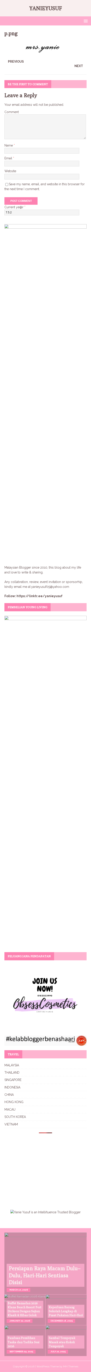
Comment (11, 112)
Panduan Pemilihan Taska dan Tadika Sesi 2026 (24, 1342)
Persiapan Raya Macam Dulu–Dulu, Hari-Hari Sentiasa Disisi (44, 1275)
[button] (85, 20)
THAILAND (11, 1072)
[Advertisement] (41, 1169)
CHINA (9, 1094)
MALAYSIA (11, 1065)
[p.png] (45, 53)
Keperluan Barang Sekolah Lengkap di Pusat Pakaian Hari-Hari (66, 1311)
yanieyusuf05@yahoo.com (50, 587)
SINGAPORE (12, 1080)
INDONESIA (12, 1087)
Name (9, 145)
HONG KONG (13, 1102)
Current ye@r (14, 207)
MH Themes (70, 1366)
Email (8, 158)
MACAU (9, 1109)
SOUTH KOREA (15, 1117)
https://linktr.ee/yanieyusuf (40, 596)
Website (10, 171)
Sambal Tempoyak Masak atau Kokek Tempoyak (62, 1342)
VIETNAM (11, 1124)
